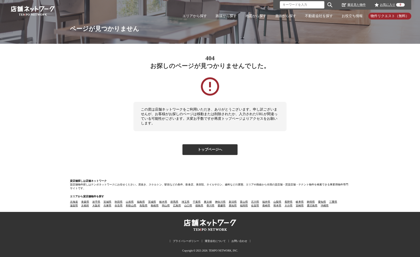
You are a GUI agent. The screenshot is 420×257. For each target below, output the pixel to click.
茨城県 (152, 201)
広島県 (177, 205)
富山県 (244, 201)
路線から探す (226, 16)
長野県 (288, 201)
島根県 (155, 205)
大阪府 (96, 205)
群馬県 (174, 201)
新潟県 (233, 201)
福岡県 (244, 205)
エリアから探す (194, 16)
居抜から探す (285, 16)
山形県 (130, 201)
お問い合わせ (239, 241)
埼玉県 (185, 201)
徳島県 (199, 205)
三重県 (333, 201)
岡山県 (166, 205)
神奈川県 (220, 201)
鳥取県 (143, 205)
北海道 (74, 201)
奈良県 (118, 205)
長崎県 (266, 205)
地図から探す (255, 16)
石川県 (255, 201)
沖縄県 (325, 205)
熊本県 (277, 205)
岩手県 (96, 201)
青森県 (85, 201)
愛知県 (322, 201)
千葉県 (197, 201)
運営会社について (215, 241)
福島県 (141, 201)
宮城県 (107, 201)
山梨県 (277, 201)
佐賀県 (255, 205)
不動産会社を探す (319, 16)
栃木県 (163, 201)
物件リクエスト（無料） (390, 16)
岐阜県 (300, 201)
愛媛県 (222, 205)
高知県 (233, 205)
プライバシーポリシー (186, 241)
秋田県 (118, 201)
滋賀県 (74, 205)
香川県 (210, 205)
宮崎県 (300, 205)
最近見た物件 (356, 4)
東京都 (208, 201)
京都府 (85, 205)
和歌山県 (131, 205)
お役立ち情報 (352, 16)
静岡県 (311, 201)
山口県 (188, 205)
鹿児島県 (312, 205)
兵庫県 (107, 205)
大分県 (288, 205)
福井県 (266, 201)
